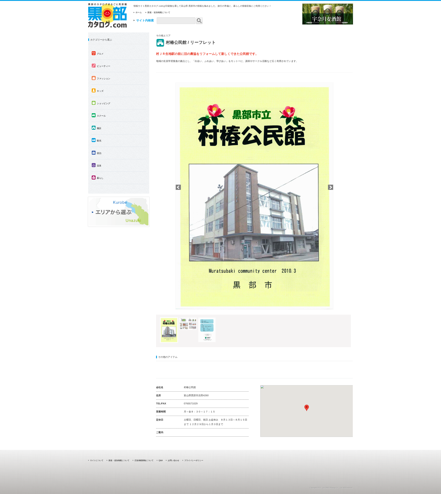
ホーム (139, 12)
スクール (98, 115)
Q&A (161, 460)
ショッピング (100, 103)
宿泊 (96, 153)
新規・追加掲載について (158, 12)
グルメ (97, 53)
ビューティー (100, 66)
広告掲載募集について (144, 460)
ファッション (100, 78)
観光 (96, 140)
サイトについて (96, 460)
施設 (96, 128)
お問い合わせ (173, 460)
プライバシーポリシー (193, 460)
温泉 (96, 165)
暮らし (97, 178)
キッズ (97, 91)
